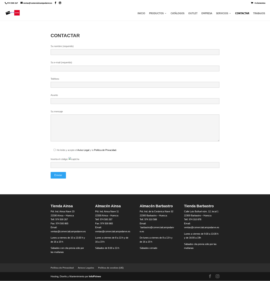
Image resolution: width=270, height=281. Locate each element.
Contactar (242, 14)
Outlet (193, 14)
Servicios (222, 14)
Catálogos (177, 14)
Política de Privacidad (105, 150)
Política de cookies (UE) (111, 267)
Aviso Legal (83, 150)
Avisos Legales (86, 267)
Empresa (206, 14)
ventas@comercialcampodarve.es (68, 231)
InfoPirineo (95, 276)
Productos (156, 14)
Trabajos (259, 14)
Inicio (141, 14)
